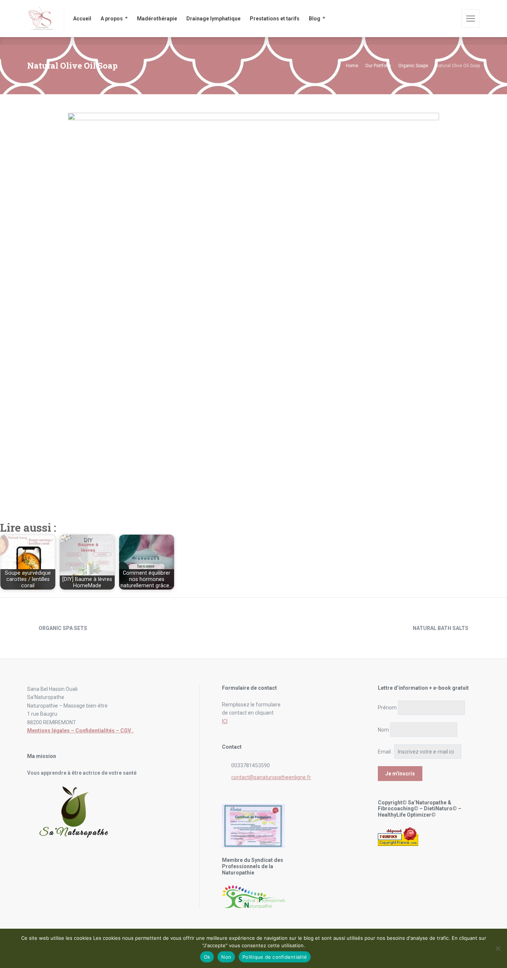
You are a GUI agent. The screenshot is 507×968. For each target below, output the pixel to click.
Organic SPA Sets (63, 628)
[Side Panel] (470, 18)
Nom (383, 730)
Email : (385, 752)
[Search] (450, 18)
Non (226, 957)
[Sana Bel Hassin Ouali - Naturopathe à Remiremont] (41, 19)
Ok (207, 957)
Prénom (387, 708)
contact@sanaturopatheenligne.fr (271, 777)
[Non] (497, 948)
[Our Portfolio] (253, 628)
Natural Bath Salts (440, 628)
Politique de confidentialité (274, 957)
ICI (225, 721)
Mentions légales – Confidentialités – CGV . (80, 731)
